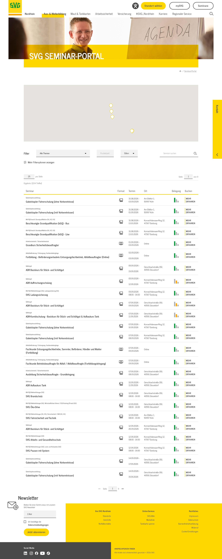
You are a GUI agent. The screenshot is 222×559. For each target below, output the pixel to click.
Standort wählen (153, 6)
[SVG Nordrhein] (15, 7)
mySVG (179, 6)
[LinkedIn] (26, 553)
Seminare (203, 6)
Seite (181, 176)
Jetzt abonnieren (36, 532)
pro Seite (39, 176)
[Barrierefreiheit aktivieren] (135, 6)
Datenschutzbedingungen (38, 524)
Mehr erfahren (190, 200)
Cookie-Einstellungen (190, 531)
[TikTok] (48, 553)
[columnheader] (69, 190)
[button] (54, 13)
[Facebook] (36, 553)
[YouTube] (42, 553)
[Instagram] (31, 553)
